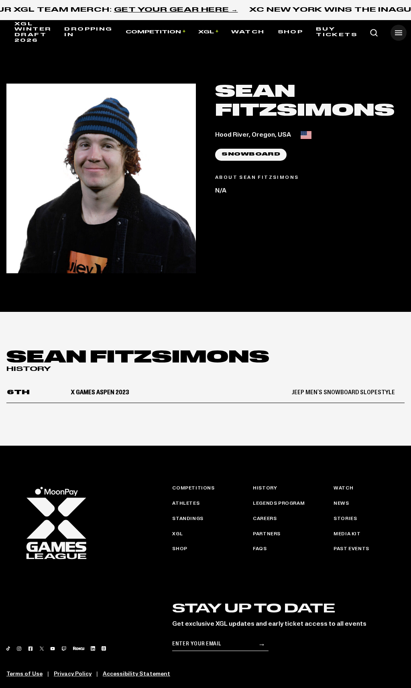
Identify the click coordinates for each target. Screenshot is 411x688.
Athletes (185, 503)
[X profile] (42, 649)
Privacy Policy (73, 674)
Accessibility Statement (136, 674)
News (341, 503)
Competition (153, 32)
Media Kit (347, 534)
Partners (267, 534)
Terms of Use (24, 674)
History (265, 488)
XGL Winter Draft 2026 (32, 32)
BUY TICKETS (336, 32)
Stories (345, 518)
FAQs (260, 549)
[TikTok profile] (8, 648)
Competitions (193, 488)
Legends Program (279, 503)
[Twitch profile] (64, 648)
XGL (206, 32)
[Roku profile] (78, 648)
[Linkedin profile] (93, 648)
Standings (187, 518)
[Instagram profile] (19, 648)
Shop (290, 32)
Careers (265, 518)
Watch (248, 32)
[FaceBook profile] (30, 648)
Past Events (351, 549)
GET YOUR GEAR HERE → (176, 10)
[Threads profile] (104, 648)
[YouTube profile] (52, 648)
